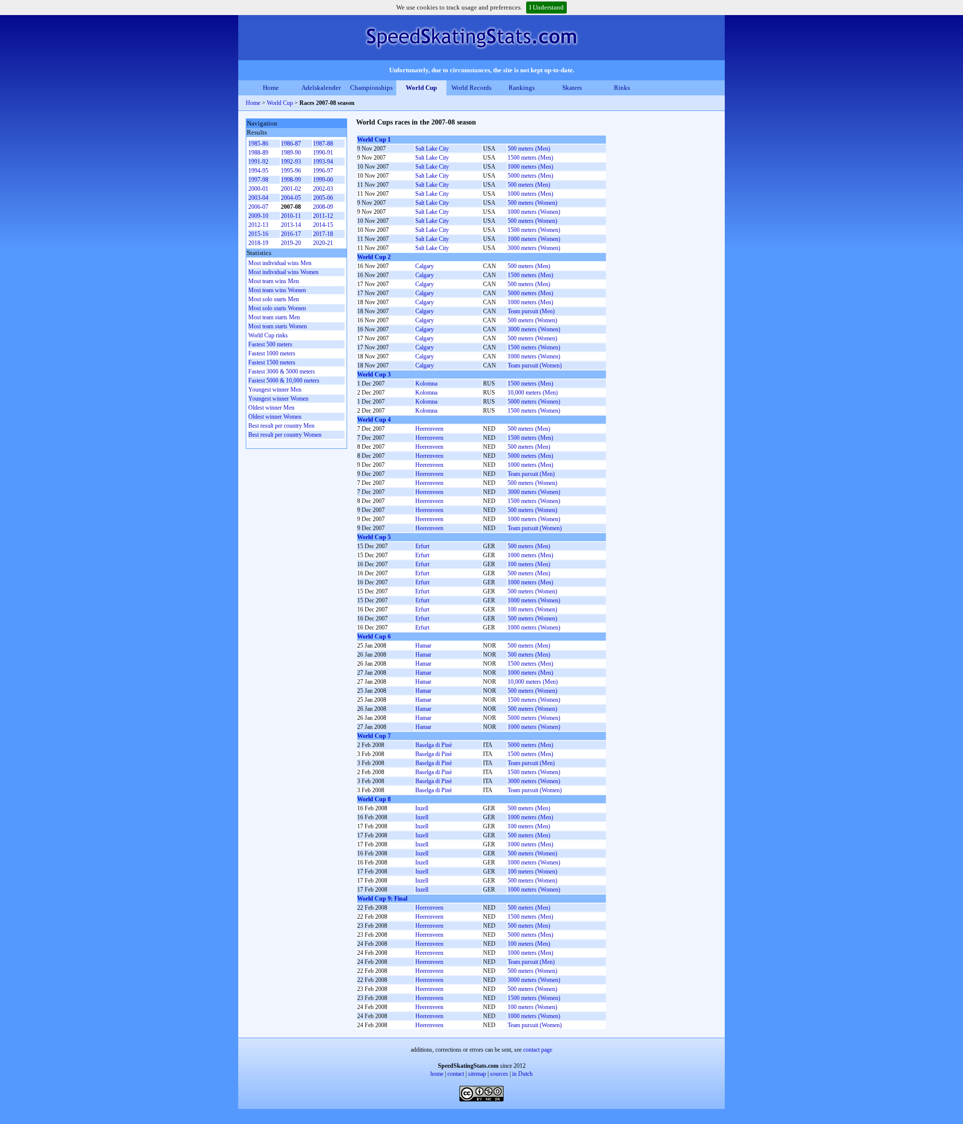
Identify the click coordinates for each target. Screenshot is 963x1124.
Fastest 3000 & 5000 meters (281, 371)
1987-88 (323, 143)
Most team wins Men (273, 281)
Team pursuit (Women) (535, 365)
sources (499, 1073)
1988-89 (258, 152)
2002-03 (323, 188)
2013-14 (291, 224)
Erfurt (422, 546)
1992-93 (291, 161)
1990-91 (323, 152)
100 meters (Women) (532, 609)
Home (271, 87)
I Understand (546, 7)
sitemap (477, 1073)
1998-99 (291, 179)
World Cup (421, 87)
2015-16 (258, 233)
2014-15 (323, 224)
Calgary (424, 266)
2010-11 (291, 215)
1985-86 (258, 143)
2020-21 (323, 242)
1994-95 (258, 170)
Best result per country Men (281, 425)
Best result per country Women (285, 434)
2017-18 (323, 233)
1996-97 (323, 170)
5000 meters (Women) (534, 401)
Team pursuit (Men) (531, 311)
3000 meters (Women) (534, 248)
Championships (371, 87)
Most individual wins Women (283, 272)
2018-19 (258, 242)
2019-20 (291, 242)
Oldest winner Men (271, 407)
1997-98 (258, 179)
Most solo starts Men (273, 299)
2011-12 (323, 215)
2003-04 (258, 197)
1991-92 (258, 161)
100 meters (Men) (529, 564)
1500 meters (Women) (534, 229)
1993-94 (323, 161)
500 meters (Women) (532, 202)
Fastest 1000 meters (271, 353)
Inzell (421, 808)
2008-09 (323, 206)
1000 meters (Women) (534, 211)
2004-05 (291, 197)
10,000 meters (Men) (533, 392)
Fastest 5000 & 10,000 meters (283, 380)
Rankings (522, 87)
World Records (471, 87)
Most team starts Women (277, 326)
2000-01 (258, 188)
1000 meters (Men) (530, 166)
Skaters (572, 87)
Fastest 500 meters (270, 344)
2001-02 (291, 188)
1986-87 (291, 143)
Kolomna (426, 383)
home (436, 1073)
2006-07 (258, 206)
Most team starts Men (274, 317)
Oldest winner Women (274, 416)
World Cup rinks (268, 335)
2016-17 (291, 233)
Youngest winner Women (278, 398)
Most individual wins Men (279, 263)
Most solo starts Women (277, 308)
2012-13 (258, 224)
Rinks (622, 87)
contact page (537, 1049)
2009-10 (258, 215)
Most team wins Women (277, 290)
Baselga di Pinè (433, 744)
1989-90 (291, 152)
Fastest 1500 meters (271, 362)
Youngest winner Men (274, 389)
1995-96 (291, 170)
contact (455, 1073)
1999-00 (323, 179)
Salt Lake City (432, 148)
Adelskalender (321, 87)
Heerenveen (429, 428)
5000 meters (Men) (530, 175)
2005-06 (323, 197)
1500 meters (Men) (530, 157)
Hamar (423, 645)
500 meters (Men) (529, 148)
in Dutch (522, 1073)
